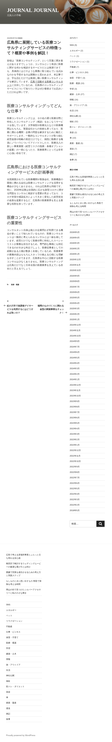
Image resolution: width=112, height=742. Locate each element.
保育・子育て (76, 78)
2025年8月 (75, 281)
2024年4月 (75, 363)
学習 (72, 89)
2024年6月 (75, 352)
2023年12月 (75, 385)
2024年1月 (75, 379)
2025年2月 (75, 314)
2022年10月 (75, 461)
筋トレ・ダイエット (79, 127)
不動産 (73, 67)
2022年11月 (75, 456)
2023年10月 (75, 396)
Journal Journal (33, 10)
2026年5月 (75, 232)
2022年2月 (75, 505)
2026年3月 (75, 243)
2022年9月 (75, 466)
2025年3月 (75, 308)
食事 (72, 160)
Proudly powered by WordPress (20, 735)
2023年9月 (75, 401)
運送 (72, 149)
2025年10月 (75, 270)
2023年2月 (75, 439)
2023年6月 (75, 417)
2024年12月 (75, 325)
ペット (73, 56)
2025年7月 (75, 287)
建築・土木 (75, 94)
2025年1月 (75, 319)
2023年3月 (75, 434)
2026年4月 (75, 237)
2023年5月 (75, 423)
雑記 (72, 154)
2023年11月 (75, 390)
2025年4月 (75, 303)
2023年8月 (75, 406)
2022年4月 (75, 494)
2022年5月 (75, 488)
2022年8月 (75, 472)
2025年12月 (75, 259)
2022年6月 (75, 483)
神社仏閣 (74, 116)
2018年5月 (75, 510)
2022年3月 (75, 499)
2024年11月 (75, 330)
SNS (72, 45)
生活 (72, 110)
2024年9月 (75, 341)
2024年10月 (75, 336)
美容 (72, 132)
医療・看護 (15, 284)
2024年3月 (75, 368)
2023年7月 (75, 412)
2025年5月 (75, 297)
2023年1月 (75, 445)
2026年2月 (75, 248)
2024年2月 (75, 374)
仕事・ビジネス (77, 72)
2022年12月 (75, 450)
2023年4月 (75, 428)
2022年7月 (75, 477)
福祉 (72, 121)
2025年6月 (75, 292)
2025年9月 (75, 276)
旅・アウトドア (77, 105)
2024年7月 (75, 347)
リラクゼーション (78, 61)
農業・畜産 (75, 143)
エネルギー (75, 50)
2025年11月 (75, 265)
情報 (72, 99)
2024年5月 (75, 357)
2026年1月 (75, 254)
